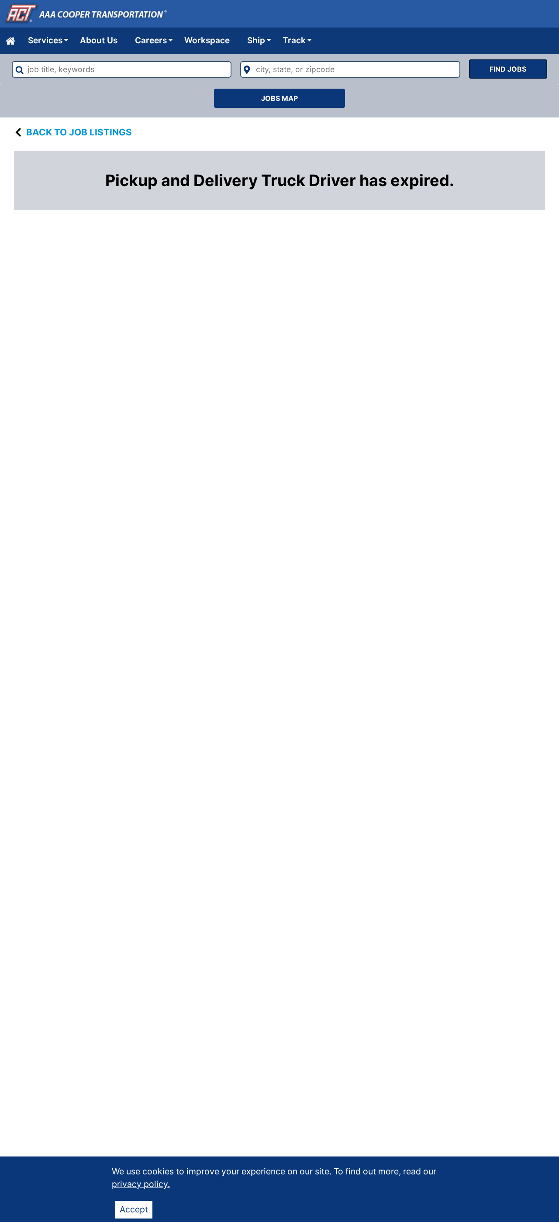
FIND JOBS (508, 69)
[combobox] (121, 69)
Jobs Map (279, 98)
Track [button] (294, 40)
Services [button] (45, 40)
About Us (98, 40)
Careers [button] (151, 40)
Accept (134, 1209)
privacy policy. (141, 1184)
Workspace (207, 40)
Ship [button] (256, 40)
